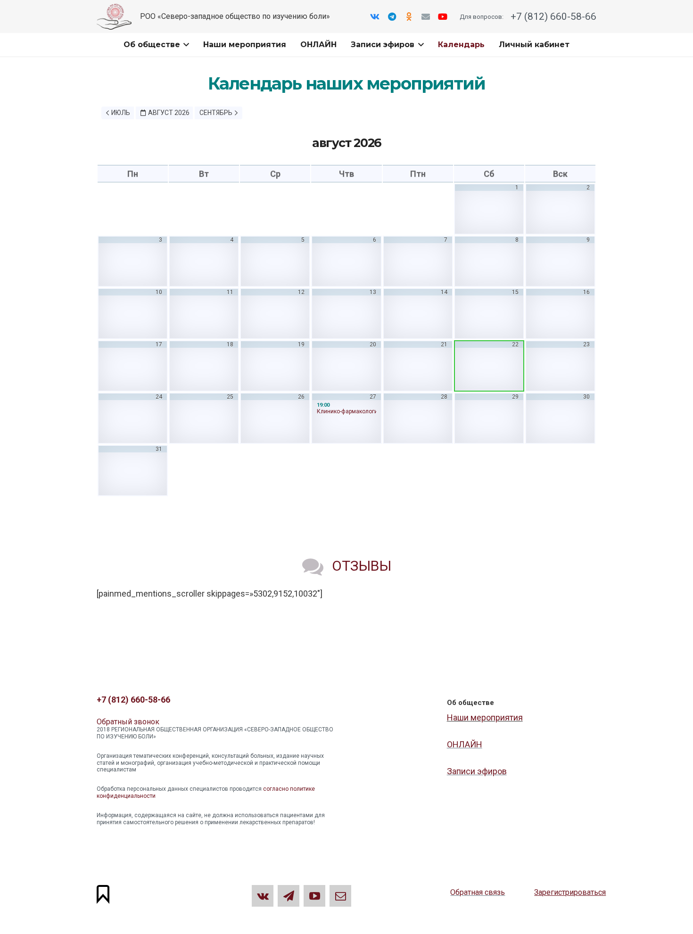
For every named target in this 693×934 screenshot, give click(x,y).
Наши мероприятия (485, 717)
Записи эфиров (477, 771)
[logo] (114, 17)
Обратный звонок (128, 721)
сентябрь (215, 112)
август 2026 (169, 112)
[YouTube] (442, 16)
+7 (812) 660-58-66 (552, 16)
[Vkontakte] (374, 16)
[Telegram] (391, 16)
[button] (185, 45)
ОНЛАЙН (464, 744)
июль (120, 112)
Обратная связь (477, 892)
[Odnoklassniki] (408, 16)
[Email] (425, 16)
